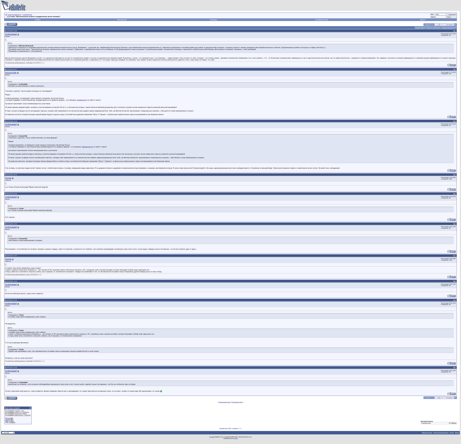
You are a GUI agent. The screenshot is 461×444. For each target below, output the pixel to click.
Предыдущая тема (224, 402)
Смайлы (7, 419)
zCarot (236, 438)
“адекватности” (82, 100)
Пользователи (122, 19)
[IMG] (6, 421)
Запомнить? (452, 14)
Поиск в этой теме (433, 28)
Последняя (450, 24)
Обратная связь (427, 432)
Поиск (422, 19)
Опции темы (420, 28)
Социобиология (27, 14)
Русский (211, 437)
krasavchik (10, 72)
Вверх (457, 432)
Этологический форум (14, 14)
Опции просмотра (448, 28)
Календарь (213, 19)
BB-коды (7, 418)
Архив (452, 432)
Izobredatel (11, 34)
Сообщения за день (321, 19)
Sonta (8, 178)
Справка (37, 19)
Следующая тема (236, 402)
